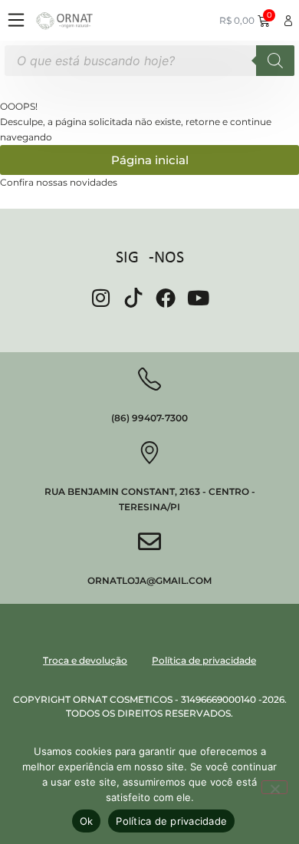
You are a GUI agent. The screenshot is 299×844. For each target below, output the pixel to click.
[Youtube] (198, 298)
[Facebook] (166, 298)
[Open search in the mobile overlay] (149, 60)
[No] (274, 787)
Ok (87, 821)
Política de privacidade (171, 821)
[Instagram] (100, 298)
